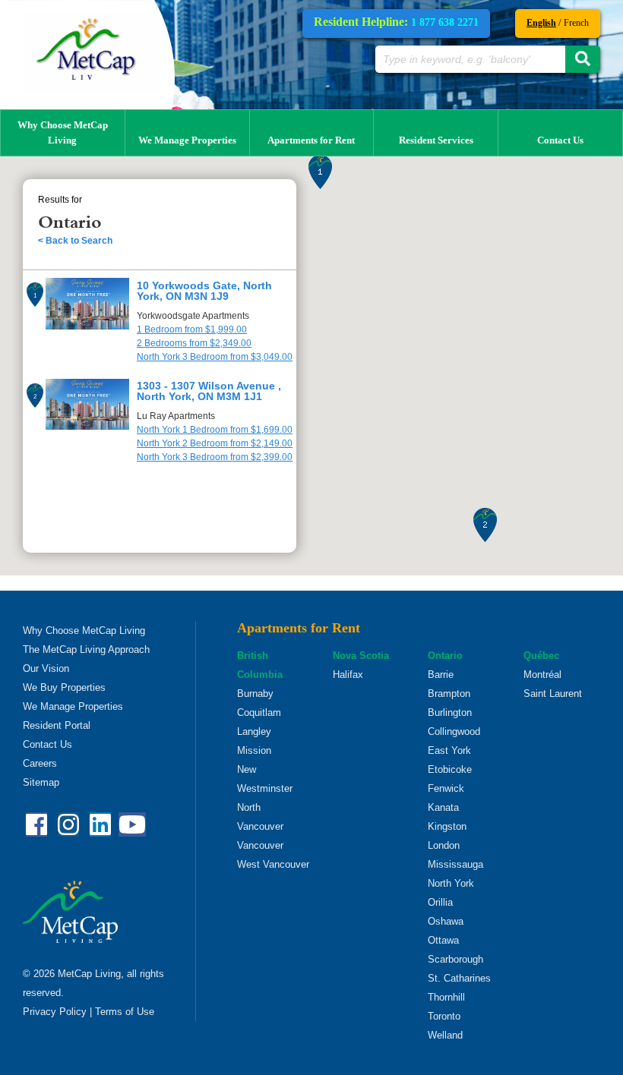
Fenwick (446, 788)
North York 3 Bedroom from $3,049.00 (215, 357)
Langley (254, 731)
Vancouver (260, 845)
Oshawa (445, 921)
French (576, 22)
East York (449, 750)
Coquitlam (259, 712)
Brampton (449, 693)
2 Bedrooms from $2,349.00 (194, 343)
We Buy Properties (64, 687)
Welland (445, 1035)
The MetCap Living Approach (86, 649)
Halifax (348, 674)
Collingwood (454, 731)
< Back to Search (75, 240)
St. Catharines (459, 978)
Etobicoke (450, 769)
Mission (254, 750)
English (541, 22)
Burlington (450, 712)
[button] (320, 172)
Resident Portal (56, 725)
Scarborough (455, 959)
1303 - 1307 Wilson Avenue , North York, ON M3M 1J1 (209, 391)
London (444, 845)
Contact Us (560, 140)
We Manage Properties (187, 140)
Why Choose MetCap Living (62, 132)
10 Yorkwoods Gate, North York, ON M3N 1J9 (204, 290)
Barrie (441, 674)
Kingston (447, 826)
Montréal (542, 674)
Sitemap (41, 782)
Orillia (440, 902)
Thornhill (446, 997)
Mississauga (455, 864)
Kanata (443, 807)
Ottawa (443, 940)
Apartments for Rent (311, 140)
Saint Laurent (552, 693)
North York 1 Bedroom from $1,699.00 (215, 429)
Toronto (444, 1016)
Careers (40, 763)
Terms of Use (124, 1011)
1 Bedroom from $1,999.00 (192, 329)
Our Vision (46, 668)
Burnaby (255, 693)
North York (451, 883)
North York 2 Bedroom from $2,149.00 (215, 443)
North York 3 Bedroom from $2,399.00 (215, 457)
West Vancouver (273, 864)
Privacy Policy (55, 1011)
